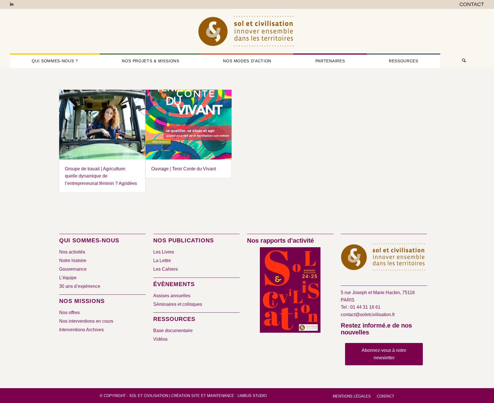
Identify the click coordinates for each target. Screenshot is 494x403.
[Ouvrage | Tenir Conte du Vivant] (189, 124)
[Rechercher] (462, 61)
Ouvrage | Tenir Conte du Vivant (183, 168)
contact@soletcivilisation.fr (368, 314)
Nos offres (69, 312)
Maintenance (220, 396)
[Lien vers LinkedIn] (11, 4)
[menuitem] (470, 4)
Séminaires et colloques (177, 304)
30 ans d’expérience (79, 286)
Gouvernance (73, 269)
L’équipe (68, 277)
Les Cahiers (165, 269)
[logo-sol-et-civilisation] (247, 31)
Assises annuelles (171, 295)
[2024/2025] (290, 291)
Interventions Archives (81, 329)
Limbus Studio (252, 396)
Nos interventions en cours (86, 321)
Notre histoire (72, 260)
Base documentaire (173, 330)
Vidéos (160, 339)
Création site (185, 396)
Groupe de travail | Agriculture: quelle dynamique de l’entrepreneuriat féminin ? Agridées (101, 176)
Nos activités (72, 252)
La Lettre (162, 260)
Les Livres (163, 252)
